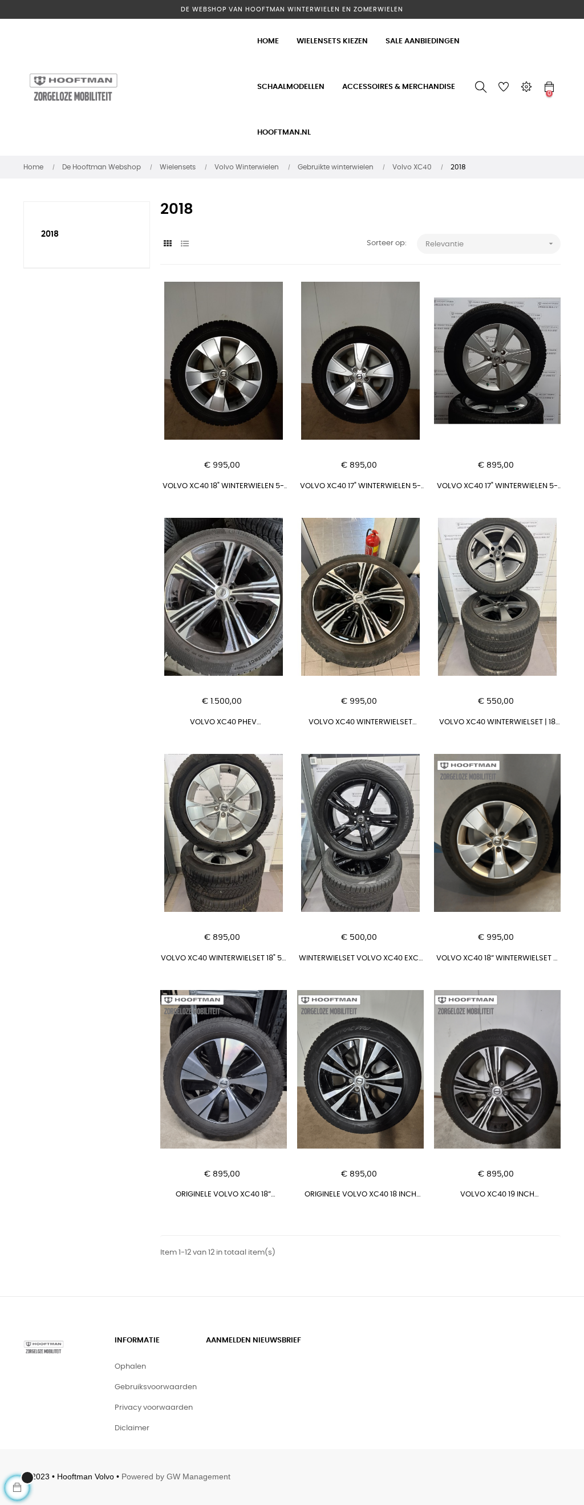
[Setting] (526, 87)
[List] (184, 244)
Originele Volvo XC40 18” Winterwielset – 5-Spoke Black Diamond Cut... (223, 1195)
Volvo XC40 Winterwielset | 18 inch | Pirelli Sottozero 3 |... (497, 723)
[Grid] (167, 244)
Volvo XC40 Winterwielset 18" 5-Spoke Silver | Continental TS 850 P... (223, 959)
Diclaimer (132, 1428)
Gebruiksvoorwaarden (156, 1387)
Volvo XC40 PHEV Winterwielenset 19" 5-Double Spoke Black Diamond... (224, 723)
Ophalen (130, 1366)
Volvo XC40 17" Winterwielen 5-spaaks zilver (360, 487)
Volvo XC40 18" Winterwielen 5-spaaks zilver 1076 (223, 487)
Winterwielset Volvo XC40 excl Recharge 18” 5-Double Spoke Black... (360, 959)
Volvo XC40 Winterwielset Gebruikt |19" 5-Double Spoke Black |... (360, 723)
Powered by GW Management (175, 1476)
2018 (50, 234)
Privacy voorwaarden (154, 1407)
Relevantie (490, 243)
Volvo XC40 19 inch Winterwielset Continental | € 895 (497, 1195)
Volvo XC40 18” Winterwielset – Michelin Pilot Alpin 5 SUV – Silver (497, 959)
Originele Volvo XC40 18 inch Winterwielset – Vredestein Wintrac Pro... (360, 1195)
